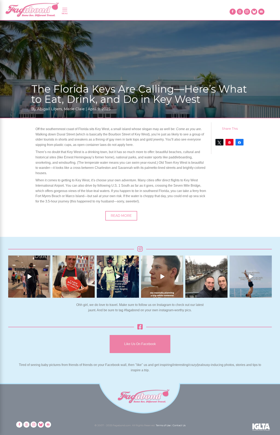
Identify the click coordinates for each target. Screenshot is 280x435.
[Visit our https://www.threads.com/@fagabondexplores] (240, 12)
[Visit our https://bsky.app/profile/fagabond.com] (254, 12)
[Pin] (229, 142)
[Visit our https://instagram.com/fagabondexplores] (247, 12)
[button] (121, 215)
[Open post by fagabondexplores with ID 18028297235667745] (29, 277)
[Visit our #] (261, 12)
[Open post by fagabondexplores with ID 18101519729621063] (118, 277)
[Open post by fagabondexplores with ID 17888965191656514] (206, 277)
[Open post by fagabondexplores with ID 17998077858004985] (251, 277)
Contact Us (179, 425)
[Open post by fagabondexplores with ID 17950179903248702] (162, 277)
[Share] (239, 142)
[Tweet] (219, 142)
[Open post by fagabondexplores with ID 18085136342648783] (73, 277)
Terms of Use (163, 425)
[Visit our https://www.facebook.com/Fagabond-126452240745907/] (233, 12)
